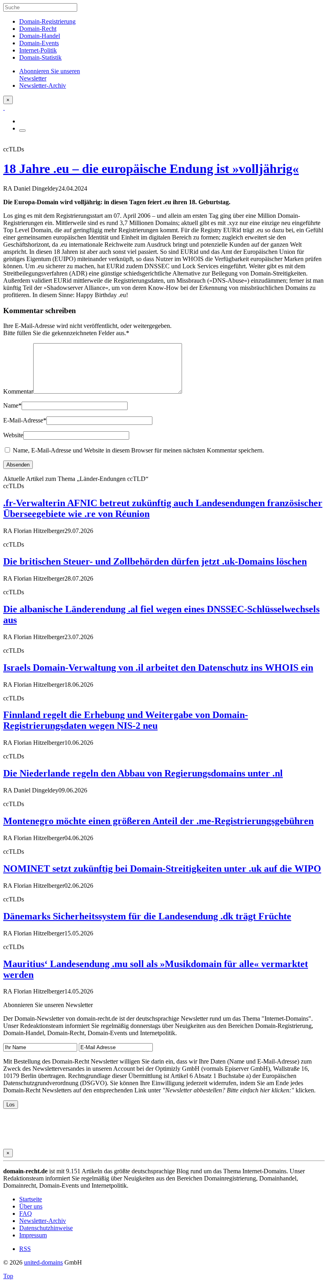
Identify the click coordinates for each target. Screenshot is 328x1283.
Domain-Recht (37, 28)
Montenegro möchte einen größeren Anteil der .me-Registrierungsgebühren (158, 821)
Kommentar (18, 391)
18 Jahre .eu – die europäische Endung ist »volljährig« (151, 168)
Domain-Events (39, 43)
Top (8, 1276)
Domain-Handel (39, 35)
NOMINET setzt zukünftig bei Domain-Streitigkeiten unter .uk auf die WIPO (162, 868)
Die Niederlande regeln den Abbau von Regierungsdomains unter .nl (143, 773)
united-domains (43, 1262)
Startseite (30, 1199)
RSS (25, 1248)
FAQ (25, 1213)
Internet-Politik (38, 50)
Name (12, 405)
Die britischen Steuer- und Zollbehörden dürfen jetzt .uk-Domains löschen (155, 561)
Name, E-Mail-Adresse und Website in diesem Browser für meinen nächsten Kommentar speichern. (138, 450)
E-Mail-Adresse (24, 420)
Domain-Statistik (40, 57)
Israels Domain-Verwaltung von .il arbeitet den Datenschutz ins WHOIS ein (158, 667)
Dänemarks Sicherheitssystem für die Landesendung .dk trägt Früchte (147, 916)
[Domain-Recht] (4, 107)
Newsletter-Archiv (42, 1220)
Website (13, 435)
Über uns (30, 1206)
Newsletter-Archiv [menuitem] (42, 85)
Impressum (33, 1235)
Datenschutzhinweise (46, 1228)
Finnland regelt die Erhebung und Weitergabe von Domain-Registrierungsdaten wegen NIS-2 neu (125, 720)
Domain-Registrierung (47, 21)
